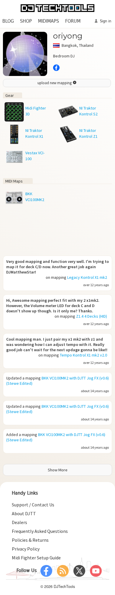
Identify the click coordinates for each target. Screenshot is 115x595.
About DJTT (24, 513)
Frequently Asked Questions (40, 531)
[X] (79, 571)
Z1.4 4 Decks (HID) (91, 316)
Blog (8, 21)
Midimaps (48, 21)
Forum (72, 21)
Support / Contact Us (33, 505)
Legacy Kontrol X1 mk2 (87, 277)
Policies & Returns (30, 540)
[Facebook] (46, 571)
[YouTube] (96, 571)
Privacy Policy (26, 549)
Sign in (105, 21)
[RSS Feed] (63, 571)
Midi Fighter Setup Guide (36, 558)
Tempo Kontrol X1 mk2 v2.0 (83, 355)
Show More (58, 470)
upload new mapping (55, 82)
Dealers (19, 522)
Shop (26, 21)
